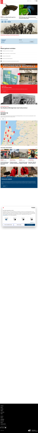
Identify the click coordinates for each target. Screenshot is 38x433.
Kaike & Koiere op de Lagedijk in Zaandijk (14, 163)
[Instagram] (3, 427)
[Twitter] (2, 427)
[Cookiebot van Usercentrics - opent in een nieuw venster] (32, 207)
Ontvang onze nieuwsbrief (3, 40)
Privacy (2, 422)
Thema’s (2, 410)
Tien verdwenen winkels (7, 87)
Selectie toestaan (19, 224)
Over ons (2, 416)
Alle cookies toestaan (30, 224)
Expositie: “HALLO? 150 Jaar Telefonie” (23, 163)
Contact (2, 417)
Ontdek (3, 118)
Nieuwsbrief (2, 419)
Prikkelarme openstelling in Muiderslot (5, 163)
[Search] (35, 1)
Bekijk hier (4, 91)
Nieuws (2, 407)
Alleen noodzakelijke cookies (8, 224)
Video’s (2, 413)
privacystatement (5, 215)
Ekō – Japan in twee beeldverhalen (32, 163)
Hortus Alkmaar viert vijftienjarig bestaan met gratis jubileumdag (9, 18)
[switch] (15, 219)
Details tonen (32, 222)
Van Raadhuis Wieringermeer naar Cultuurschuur (14, 107)
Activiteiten (2, 412)
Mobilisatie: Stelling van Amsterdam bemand (10, 35)
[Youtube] (5, 427)
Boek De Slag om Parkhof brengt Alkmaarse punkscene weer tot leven (28, 18)
